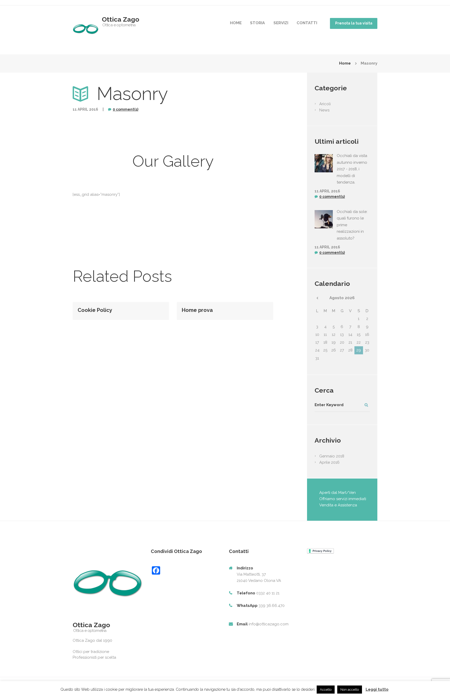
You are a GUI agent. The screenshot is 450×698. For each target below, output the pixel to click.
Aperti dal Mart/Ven (337, 492)
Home (345, 63)
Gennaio (331, 456)
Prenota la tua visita (353, 23)
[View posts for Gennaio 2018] (317, 298)
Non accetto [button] (349, 689)
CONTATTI (307, 23)
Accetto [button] (326, 689)
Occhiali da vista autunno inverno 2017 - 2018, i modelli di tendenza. (352, 169)
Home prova (197, 310)
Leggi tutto (377, 689)
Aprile (329, 462)
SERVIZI (280, 23)
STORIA (257, 23)
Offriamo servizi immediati (342, 498)
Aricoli (325, 104)
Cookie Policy (95, 310)
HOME (236, 23)
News (324, 110)
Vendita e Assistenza (338, 505)
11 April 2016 (85, 109)
